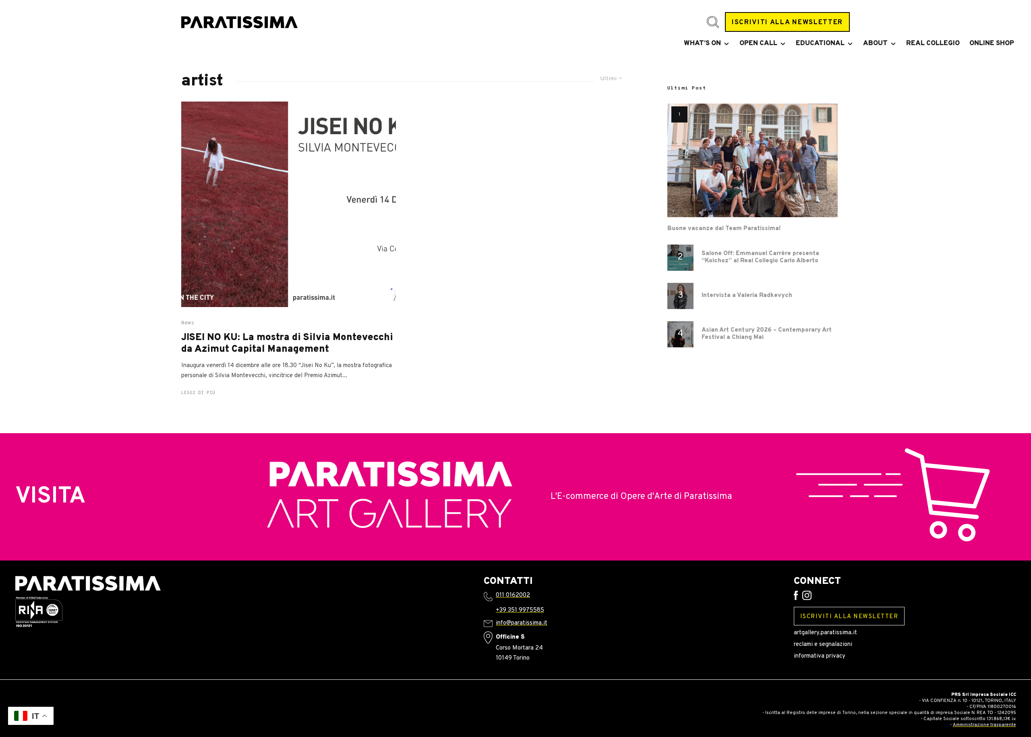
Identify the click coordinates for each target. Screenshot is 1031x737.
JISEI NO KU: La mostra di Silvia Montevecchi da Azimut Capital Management (287, 343)
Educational (820, 43)
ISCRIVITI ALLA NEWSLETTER (787, 22)
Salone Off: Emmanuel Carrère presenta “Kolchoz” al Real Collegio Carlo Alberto (760, 257)
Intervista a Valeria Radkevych (747, 295)
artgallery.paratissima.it (825, 633)
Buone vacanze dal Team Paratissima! (724, 229)
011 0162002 (513, 595)
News (187, 323)
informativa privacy (819, 656)
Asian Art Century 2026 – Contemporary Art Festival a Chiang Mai (767, 334)
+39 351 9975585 (520, 610)
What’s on (702, 43)
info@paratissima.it (521, 623)
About (875, 43)
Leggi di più (198, 393)
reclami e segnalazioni (823, 644)
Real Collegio (933, 43)
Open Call (758, 43)
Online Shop (991, 43)
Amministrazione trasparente (984, 725)
